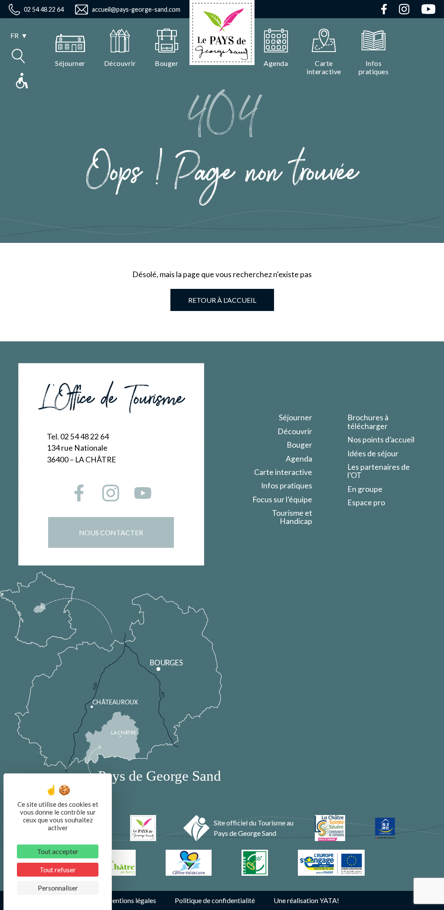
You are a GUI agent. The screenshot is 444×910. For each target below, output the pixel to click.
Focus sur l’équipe (282, 499)
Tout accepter (57, 851)
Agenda (299, 458)
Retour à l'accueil (222, 300)
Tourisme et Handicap (292, 517)
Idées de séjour (372, 453)
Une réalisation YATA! (306, 900)
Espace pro (366, 502)
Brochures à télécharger (367, 421)
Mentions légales (130, 900)
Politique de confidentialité (215, 900)
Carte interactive (283, 472)
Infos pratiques (286, 485)
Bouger (299, 444)
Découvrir (295, 431)
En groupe (364, 489)
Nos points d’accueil (381, 439)
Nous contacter (111, 532)
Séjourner (295, 417)
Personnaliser (58, 888)
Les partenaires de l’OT (378, 471)
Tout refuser (57, 869)
